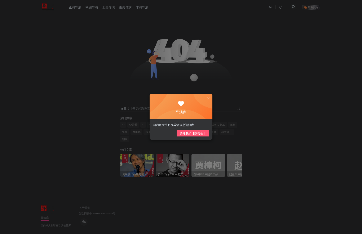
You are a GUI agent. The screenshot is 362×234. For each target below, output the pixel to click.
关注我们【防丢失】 (193, 133)
